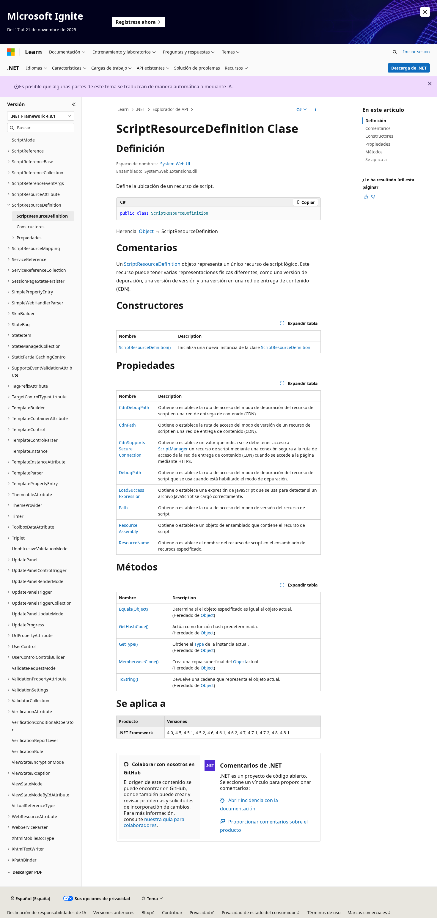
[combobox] (40, 116)
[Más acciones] (315, 109)
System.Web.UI (175, 163)
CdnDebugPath (134, 407)
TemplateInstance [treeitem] (30, 451)
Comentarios (378, 128)
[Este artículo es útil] (366, 196)
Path (123, 507)
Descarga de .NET (409, 68)
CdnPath (127, 425)
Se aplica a (376, 159)
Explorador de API (170, 109)
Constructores (379, 136)
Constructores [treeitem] (31, 227)
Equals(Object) (133, 609)
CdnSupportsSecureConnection (132, 449)
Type (199, 644)
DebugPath (130, 472)
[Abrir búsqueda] (395, 52)
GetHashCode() (133, 626)
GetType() (128, 644)
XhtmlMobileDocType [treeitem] (33, 838)
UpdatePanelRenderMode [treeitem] (37, 581)
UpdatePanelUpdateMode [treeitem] (37, 614)
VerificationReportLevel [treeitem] (35, 740)
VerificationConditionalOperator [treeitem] (42, 725)
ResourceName (134, 543)
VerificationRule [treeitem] (27, 751)
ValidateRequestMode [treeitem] (34, 668)
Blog (146, 912)
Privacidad (200, 912)
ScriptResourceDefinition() (145, 347)
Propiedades (377, 144)
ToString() (128, 679)
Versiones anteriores (113, 912)
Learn (123, 109)
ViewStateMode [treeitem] (27, 784)
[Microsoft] (11, 52)
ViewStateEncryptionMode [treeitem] (38, 762)
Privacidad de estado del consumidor (259, 912)
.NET (140, 109)
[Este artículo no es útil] (373, 196)
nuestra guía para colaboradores (154, 822)
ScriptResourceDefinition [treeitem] (42, 216)
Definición (375, 120)
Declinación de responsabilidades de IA (46, 912)
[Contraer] (74, 104)
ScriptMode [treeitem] (23, 140)
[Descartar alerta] (425, 12)
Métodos (374, 152)
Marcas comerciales (367, 912)
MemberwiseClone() (138, 661)
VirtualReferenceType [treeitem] (33, 805)
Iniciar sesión (416, 51)
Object (146, 231)
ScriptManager (173, 449)
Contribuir (172, 912)
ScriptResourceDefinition (152, 264)
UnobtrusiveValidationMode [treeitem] (39, 548)
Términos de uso (323, 912)
